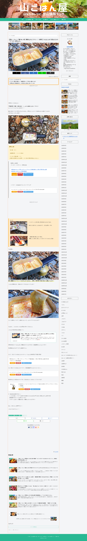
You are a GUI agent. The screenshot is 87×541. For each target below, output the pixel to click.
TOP (29, 536)
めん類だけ (45, 536)
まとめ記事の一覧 (34, 536)
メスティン (25, 415)
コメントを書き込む (33, 526)
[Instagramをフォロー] (34, 427)
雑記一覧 (57, 536)
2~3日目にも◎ (11, 415)
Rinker (23, 387)
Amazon (14, 175)
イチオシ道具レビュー (51, 536)
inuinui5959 (70, 46)
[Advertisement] (33, 94)
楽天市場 (20, 173)
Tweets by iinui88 (65, 87)
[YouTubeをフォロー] (36, 427)
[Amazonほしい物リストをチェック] (38, 427)
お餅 (21, 415)
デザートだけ (40, 536)
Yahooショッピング (28, 173)
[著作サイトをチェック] (29, 427)
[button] (58, 35)
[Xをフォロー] (31, 427)
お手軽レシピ (17, 415)
